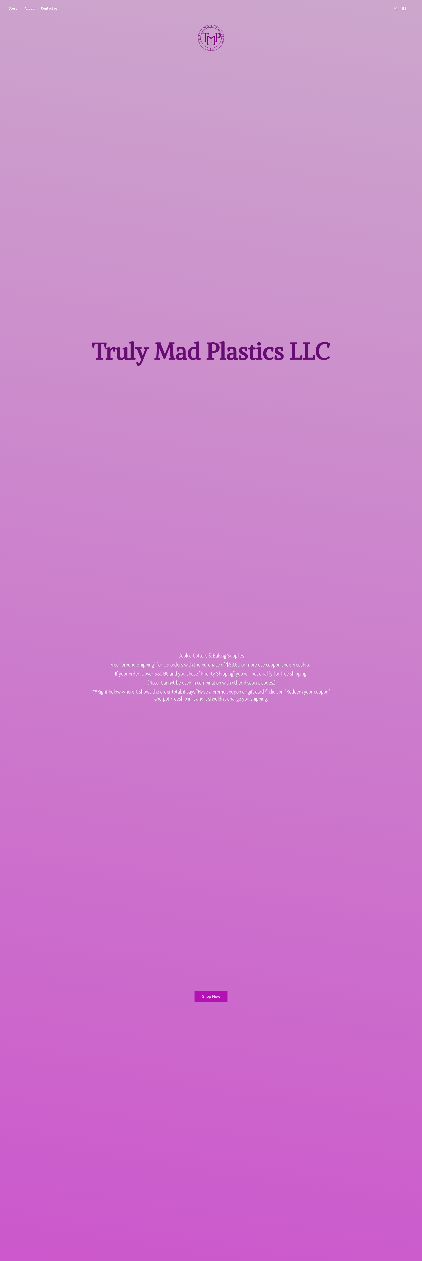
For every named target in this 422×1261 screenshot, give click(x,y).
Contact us (49, 8)
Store (13, 8)
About (29, 8)
